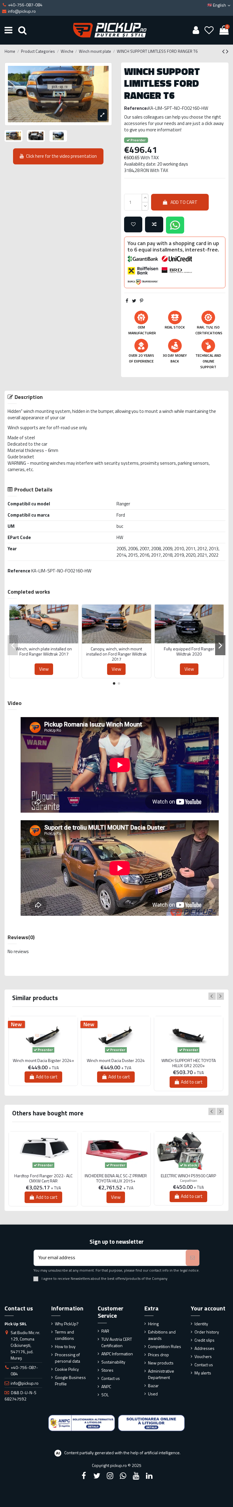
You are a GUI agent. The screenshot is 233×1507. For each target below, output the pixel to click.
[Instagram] (110, 1476)
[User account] (196, 30)
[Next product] (227, 51)
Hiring (153, 1323)
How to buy (65, 1346)
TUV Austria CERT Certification (116, 1342)
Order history (206, 1332)
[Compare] (44, 641)
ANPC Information (117, 1353)
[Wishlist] (209, 30)
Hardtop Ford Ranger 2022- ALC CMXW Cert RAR (43, 1178)
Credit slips (204, 1340)
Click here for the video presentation (61, 156)
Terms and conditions (64, 1335)
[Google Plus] (123, 1476)
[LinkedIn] (149, 1476)
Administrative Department (161, 1374)
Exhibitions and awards (162, 1335)
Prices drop (158, 1354)
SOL (105, 1394)
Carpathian (188, 1180)
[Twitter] (97, 1476)
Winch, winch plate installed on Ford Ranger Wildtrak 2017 (44, 651)
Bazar (153, 1385)
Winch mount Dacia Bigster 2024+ (43, 1060)
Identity (201, 1323)
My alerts (202, 1373)
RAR (105, 1331)
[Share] (127, 300)
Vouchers (203, 1356)
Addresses (204, 1348)
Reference (19, 571)
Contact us (110, 1378)
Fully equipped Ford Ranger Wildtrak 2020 (189, 651)
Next (220, 996)
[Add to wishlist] (133, 225)
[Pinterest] (141, 300)
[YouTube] (136, 1476)
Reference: (136, 108)
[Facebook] (84, 1476)
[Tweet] (134, 300)
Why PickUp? (67, 1323)
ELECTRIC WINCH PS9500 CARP (188, 1175)
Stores (107, 1370)
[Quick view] (53, 641)
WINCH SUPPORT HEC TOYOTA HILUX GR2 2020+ (188, 1063)
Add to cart (184, 202)
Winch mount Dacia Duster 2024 (116, 1060)
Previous (212, 996)
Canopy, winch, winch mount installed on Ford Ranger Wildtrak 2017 (116, 654)
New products (161, 1363)
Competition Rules (164, 1346)
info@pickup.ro (25, 1383)
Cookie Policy (67, 1369)
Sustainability (113, 1362)
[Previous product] (224, 51)
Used (153, 1394)
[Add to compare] (154, 225)
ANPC (106, 1386)
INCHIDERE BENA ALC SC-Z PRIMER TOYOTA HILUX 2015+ (116, 1178)
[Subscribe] (192, 1258)
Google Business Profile (70, 1380)
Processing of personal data (67, 1357)
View (44, 669)
